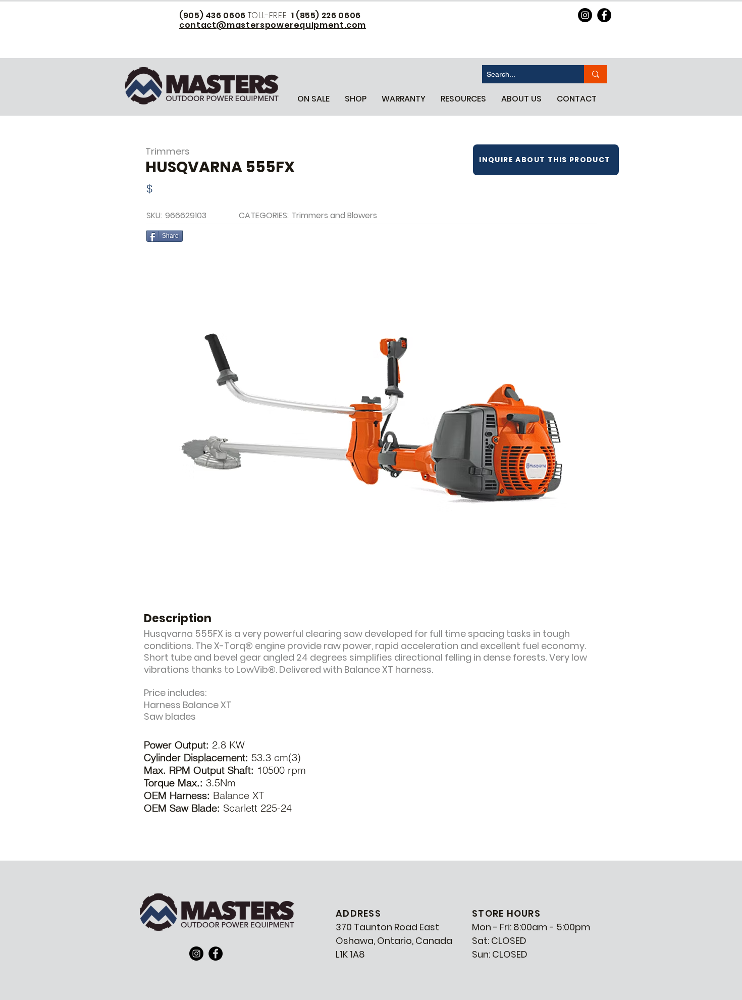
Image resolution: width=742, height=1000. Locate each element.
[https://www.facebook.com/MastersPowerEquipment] (604, 15)
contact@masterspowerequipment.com (272, 25)
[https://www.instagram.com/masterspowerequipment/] (585, 15)
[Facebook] (215, 953)
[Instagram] (196, 953)
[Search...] (595, 74)
